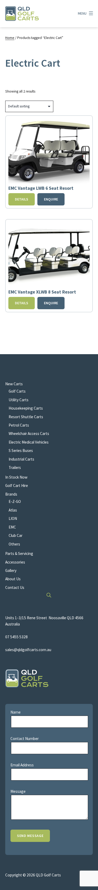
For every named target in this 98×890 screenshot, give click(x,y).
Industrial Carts (21, 459)
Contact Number (24, 738)
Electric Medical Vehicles (29, 442)
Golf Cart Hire (16, 485)
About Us (13, 578)
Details (21, 199)
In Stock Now (16, 477)
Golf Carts (17, 391)
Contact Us (14, 587)
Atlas (13, 510)
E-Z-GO (15, 501)
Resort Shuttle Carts (26, 416)
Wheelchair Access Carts (29, 433)
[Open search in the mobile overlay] (49, 595)
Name (15, 712)
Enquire (51, 199)
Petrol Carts (19, 425)
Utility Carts (18, 399)
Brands (11, 494)
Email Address (22, 764)
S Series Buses (21, 450)
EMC (12, 527)
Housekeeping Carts (26, 408)
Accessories (15, 562)
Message (18, 791)
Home (9, 38)
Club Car (15, 535)
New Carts (14, 383)
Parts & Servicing (19, 553)
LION (13, 518)
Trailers (15, 467)
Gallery (10, 570)
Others (14, 544)
